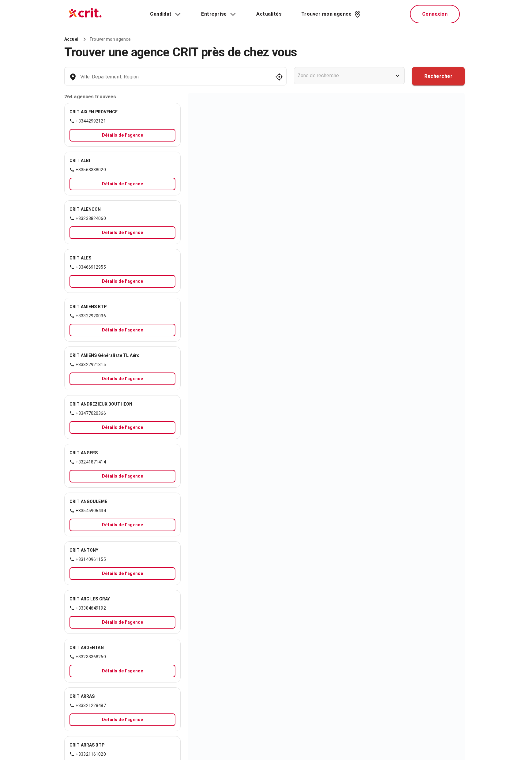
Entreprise (214, 14)
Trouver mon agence (326, 14)
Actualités (269, 14)
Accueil (72, 39)
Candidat (161, 14)
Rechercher (438, 76)
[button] (122, 116)
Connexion (435, 14)
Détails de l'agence (122, 135)
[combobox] (174, 79)
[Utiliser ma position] (279, 77)
